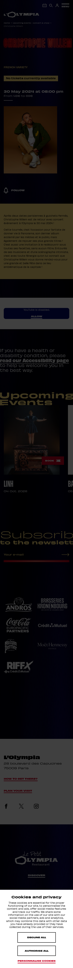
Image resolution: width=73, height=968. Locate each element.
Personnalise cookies (37, 960)
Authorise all (36, 950)
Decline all (36, 937)
